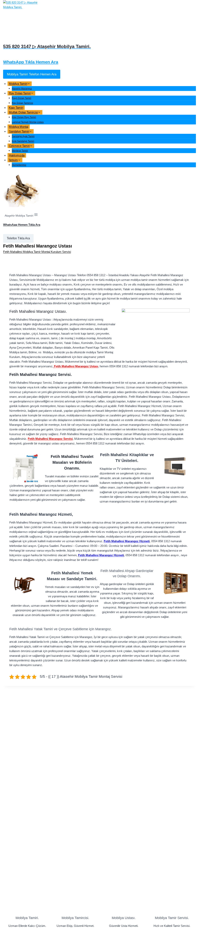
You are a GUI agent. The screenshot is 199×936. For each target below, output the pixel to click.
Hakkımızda (16, 155)
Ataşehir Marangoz (22, 88)
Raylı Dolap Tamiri (21, 98)
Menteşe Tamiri (20, 150)
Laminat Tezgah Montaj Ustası (28, 122)
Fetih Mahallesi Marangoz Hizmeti (127, 541)
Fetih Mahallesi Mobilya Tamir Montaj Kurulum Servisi (37, 251)
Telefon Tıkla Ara (18, 238)
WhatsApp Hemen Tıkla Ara (21, 224)
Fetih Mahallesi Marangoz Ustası (75, 366)
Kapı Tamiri (16, 107)
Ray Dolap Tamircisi (22, 103)
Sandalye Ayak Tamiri (23, 136)
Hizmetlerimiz (19, 165)
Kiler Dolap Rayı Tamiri (24, 117)
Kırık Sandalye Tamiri (23, 141)
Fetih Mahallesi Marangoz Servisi (50, 438)
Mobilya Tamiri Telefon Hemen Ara (31, 74)
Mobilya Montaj (18, 126)
